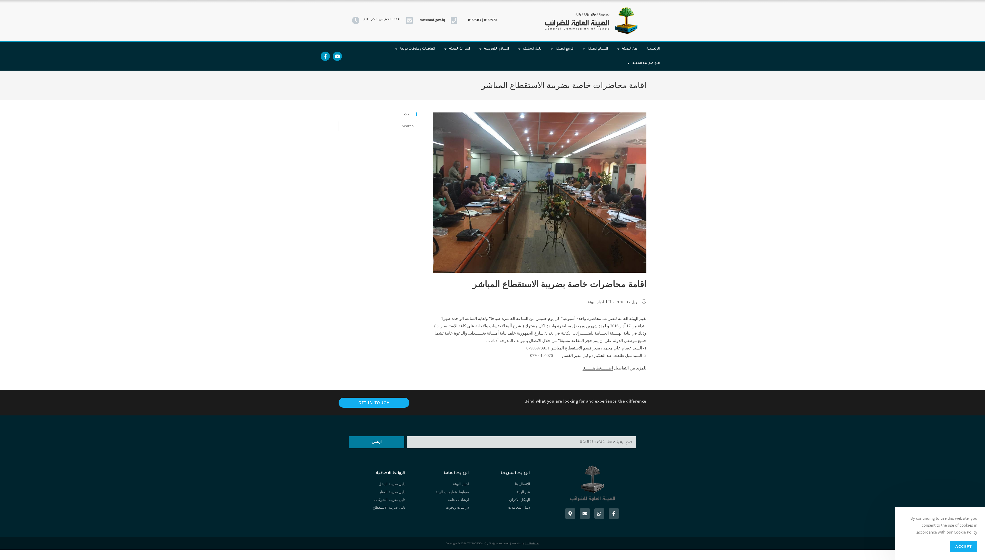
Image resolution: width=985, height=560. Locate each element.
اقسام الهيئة (598, 49)
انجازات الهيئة (459, 49)
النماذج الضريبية (496, 49)
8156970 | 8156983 (482, 19)
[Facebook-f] (325, 56)
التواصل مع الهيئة (646, 63)
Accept (963, 546)
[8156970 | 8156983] (454, 20)
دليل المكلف (532, 49)
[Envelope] (585, 513)
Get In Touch (374, 402)
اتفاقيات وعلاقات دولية (417, 49)
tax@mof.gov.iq (432, 19)
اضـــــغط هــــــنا (598, 368)
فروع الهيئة (565, 49)
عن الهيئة (629, 49)
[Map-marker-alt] (570, 513)
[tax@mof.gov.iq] (409, 20)
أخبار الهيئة (596, 301)
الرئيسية (653, 49)
